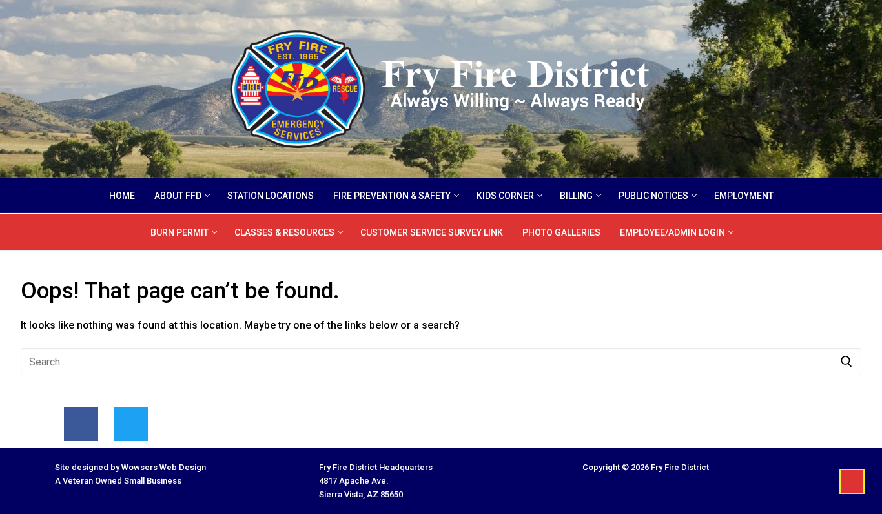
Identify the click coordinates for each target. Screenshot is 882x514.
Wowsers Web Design (163, 467)
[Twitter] (131, 424)
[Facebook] (81, 424)
